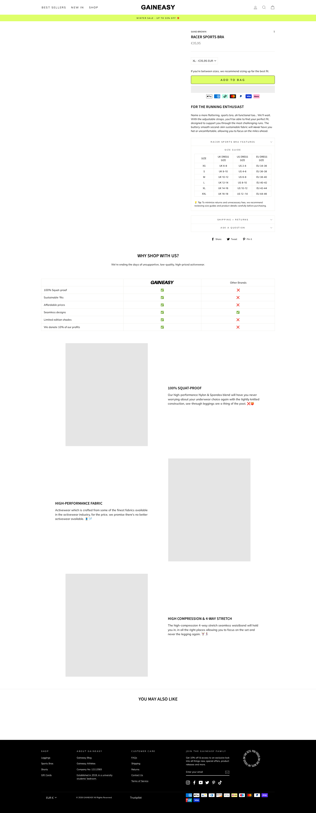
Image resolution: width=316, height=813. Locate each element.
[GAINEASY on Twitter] (207, 783)
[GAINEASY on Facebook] (194, 783)
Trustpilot (136, 797)
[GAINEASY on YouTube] (201, 783)
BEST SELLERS (54, 7)
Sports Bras (47, 763)
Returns (135, 769)
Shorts (44, 769)
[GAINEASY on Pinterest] (214, 783)
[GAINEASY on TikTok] (220, 783)
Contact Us (137, 775)
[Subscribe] (227, 772)
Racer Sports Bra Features (233, 142)
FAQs (134, 757)
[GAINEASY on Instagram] (188, 783)
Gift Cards (46, 775)
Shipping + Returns (233, 219)
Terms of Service (139, 781)
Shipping (135, 763)
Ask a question (233, 227)
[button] (233, 89)
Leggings (45, 757)
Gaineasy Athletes (86, 763)
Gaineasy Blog (84, 757)
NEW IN (77, 7)
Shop (93, 7)
